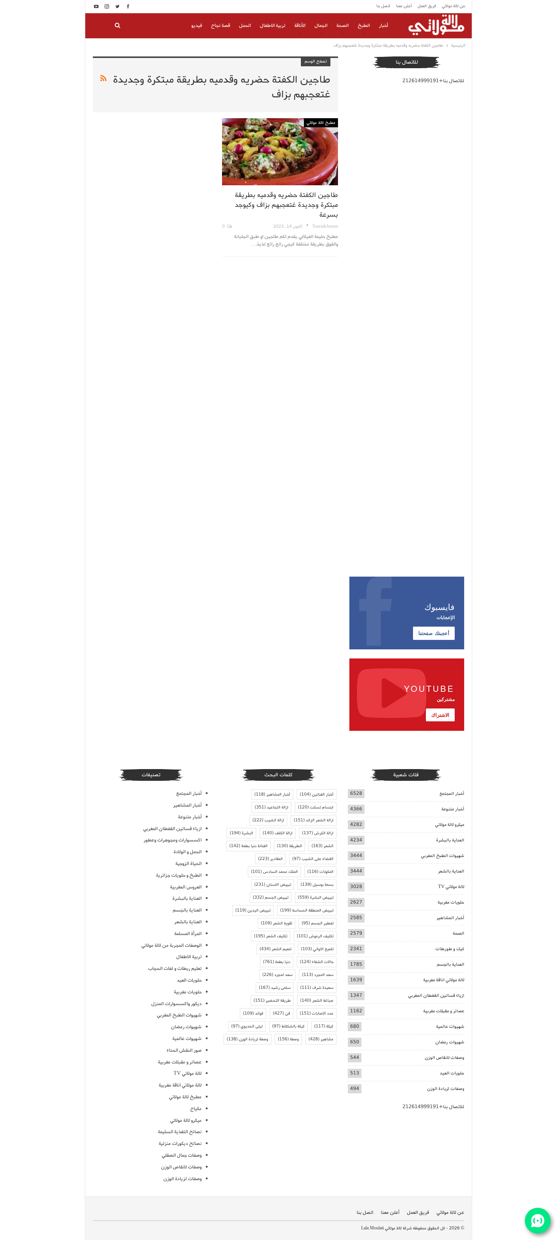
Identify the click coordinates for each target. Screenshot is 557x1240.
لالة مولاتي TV (451, 886)
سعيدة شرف (316, 987)
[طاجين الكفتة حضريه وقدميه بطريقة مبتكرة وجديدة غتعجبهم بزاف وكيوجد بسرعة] (280, 151)
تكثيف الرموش (315, 936)
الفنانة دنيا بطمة (248, 846)
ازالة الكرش (317, 833)
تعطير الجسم (317, 923)
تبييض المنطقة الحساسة (306, 910)
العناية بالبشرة (450, 840)
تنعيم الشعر (275, 949)
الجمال (320, 26)
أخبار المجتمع (452, 793)
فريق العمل (427, 6)
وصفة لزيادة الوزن (247, 1039)
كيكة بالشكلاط (288, 1026)
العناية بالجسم (450, 964)
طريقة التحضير (272, 1000)
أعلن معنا (404, 6)
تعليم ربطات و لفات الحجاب (175, 969)
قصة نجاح (220, 26)
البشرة (241, 833)
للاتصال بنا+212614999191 (433, 81)
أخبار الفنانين (316, 794)
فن (281, 1013)
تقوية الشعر (276, 923)
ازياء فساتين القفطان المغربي (436, 995)
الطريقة (289, 846)
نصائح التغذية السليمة (180, 1132)
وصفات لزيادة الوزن (445, 1088)
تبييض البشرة (315, 897)
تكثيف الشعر (270, 936)
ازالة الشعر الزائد (313, 820)
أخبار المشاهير (450, 917)
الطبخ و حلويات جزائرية (179, 875)
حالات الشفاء (316, 962)
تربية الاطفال (272, 26)
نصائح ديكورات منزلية (180, 1144)
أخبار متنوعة (452, 809)
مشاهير (320, 1039)
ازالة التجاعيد (271, 807)
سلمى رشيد (275, 987)
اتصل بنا (383, 6)
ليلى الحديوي (247, 1026)
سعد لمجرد (277, 974)
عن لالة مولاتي (453, 6)
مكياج (196, 1109)
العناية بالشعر (451, 871)
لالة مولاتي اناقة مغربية (443, 980)
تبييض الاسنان (272, 884)
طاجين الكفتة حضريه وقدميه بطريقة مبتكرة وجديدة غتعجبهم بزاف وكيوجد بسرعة (286, 204)
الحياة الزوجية (188, 864)
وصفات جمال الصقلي (182, 1155)
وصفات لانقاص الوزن (444, 1057)
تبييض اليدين (253, 910)
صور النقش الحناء (184, 1050)
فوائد (253, 1013)
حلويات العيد (452, 1073)
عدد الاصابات (316, 1013)
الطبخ (364, 26)
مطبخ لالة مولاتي (321, 122)
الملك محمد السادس (274, 871)
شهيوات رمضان (449, 1042)
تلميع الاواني (317, 949)
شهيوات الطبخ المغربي (442, 855)
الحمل (245, 26)
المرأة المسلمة (188, 934)
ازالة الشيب (268, 820)
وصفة (288, 1039)
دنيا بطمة (276, 962)
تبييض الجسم (270, 897)
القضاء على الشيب (312, 858)
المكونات (320, 871)
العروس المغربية (186, 887)
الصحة (342, 26)
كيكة (323, 1026)
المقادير (270, 858)
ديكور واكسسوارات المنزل (176, 1004)
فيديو (196, 26)
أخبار (383, 26)
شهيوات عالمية (450, 1026)
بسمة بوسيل (316, 884)
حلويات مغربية (451, 902)
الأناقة (299, 26)
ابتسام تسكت (315, 807)
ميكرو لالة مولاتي (449, 824)
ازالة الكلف (278, 833)
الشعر (322, 846)
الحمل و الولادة (188, 852)
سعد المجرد (317, 974)
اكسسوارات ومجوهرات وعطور (173, 840)
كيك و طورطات (449, 948)
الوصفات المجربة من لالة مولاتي (171, 945)
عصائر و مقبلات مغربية (443, 1011)
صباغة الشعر (316, 1000)
